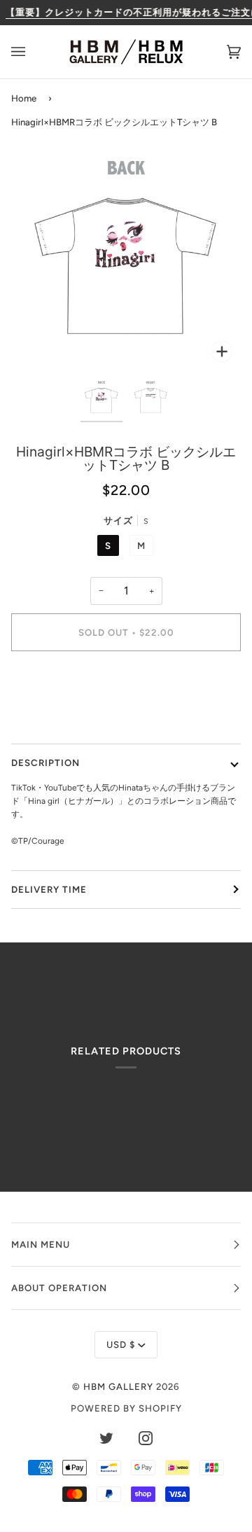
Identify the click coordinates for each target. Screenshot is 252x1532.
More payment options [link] (126, 714)
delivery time (49, 889)
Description (45, 762)
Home (23, 98)
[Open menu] (32, 51)
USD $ (120, 1344)
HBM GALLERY (118, 1386)
